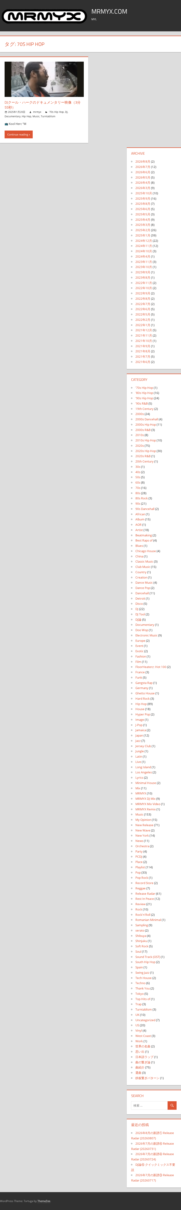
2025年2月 (142, 230)
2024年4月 (142, 256)
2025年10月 (143, 193)
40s (137, 472)
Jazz (138, 741)
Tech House (143, 978)
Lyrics (139, 777)
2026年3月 (142, 188)
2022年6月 (142, 309)
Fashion (140, 656)
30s (137, 467)
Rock (138, 909)
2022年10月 (143, 288)
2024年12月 (143, 241)
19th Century (144, 409)
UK (137, 1015)
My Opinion (143, 820)
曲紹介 (139, 1067)
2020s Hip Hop (145, 451)
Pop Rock (141, 878)
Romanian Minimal (148, 920)
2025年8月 (142, 204)
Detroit (140, 598)
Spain (139, 967)
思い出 (139, 1052)
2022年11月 (143, 283)
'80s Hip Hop (144, 393)
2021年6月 (142, 362)
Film (138, 662)
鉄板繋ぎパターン (147, 1078)
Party (139, 851)
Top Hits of (142, 999)
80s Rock (141, 498)
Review (140, 904)
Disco (139, 604)
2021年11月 (143, 335)
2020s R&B (143, 456)
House (139, 709)
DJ (66, 112)
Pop (138, 872)
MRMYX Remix (145, 809)
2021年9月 (142, 346)
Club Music (142, 567)
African (140, 514)
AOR (138, 525)
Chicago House (145, 551)
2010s (139, 435)
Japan (139, 735)
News (139, 841)
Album (139, 519)
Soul (138, 951)
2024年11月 (143, 246)
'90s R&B (141, 403)
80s (137, 493)
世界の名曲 (142, 1046)
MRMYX (140, 793)
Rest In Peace (144, 899)
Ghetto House (145, 693)
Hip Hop (26, 116)
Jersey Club (143, 746)
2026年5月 (142, 177)
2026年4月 (142, 182)
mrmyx (37, 112)
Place (139, 862)
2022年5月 (142, 314)
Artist (139, 530)
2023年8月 (142, 277)
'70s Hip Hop (56, 112)
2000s (139, 414)
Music (36, 116)
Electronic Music (146, 635)
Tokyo (139, 994)
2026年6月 (142, 172)
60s (137, 482)
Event (139, 646)
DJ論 (138, 619)
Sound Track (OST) (147, 957)
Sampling (141, 925)
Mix (137, 788)
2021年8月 (142, 351)
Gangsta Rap (144, 683)
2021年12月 (143, 330)
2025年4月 (142, 220)
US (137, 1025)
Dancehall (142, 593)
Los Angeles (143, 772)
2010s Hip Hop (145, 440)
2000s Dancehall (146, 419)
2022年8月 (142, 299)
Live (138, 762)
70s (137, 488)
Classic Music (144, 561)
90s (137, 503)
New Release (144, 825)
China (139, 556)
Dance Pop (142, 588)
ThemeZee (43, 1201)
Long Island (143, 767)
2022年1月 (142, 325)
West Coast (143, 1036)
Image (139, 720)
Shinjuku (141, 941)
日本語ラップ (144, 1057)
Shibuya (140, 936)
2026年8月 (142, 161)
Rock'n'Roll (142, 915)
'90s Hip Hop (144, 398)
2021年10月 (143, 341)
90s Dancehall (144, 509)
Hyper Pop (142, 714)
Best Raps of (144, 540)
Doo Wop (141, 630)
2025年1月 (142, 235)
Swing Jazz (142, 973)
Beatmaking (143, 535)
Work (139, 1041)
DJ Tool (140, 614)
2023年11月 (143, 262)
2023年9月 (142, 272)
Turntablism (48, 116)
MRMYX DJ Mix (145, 799)
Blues (139, 546)
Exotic (139, 651)
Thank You (142, 988)
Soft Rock (141, 946)
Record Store (144, 883)
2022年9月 (142, 293)
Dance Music (144, 582)
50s (137, 477)
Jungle (139, 751)
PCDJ (138, 856)
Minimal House (145, 783)
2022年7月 (142, 304)
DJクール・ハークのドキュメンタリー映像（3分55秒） (43, 105)
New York (142, 835)
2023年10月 (143, 267)
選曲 (138, 1073)
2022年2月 (142, 320)
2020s (139, 446)
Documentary (13, 116)
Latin (138, 756)
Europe (140, 641)
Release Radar (145, 894)
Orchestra (142, 846)
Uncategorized (145, 1020)
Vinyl (138, 1030)
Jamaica (140, 730)
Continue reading (17, 134)
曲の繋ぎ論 (142, 1062)
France (140, 672)
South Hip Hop (145, 962)
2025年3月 (142, 225)
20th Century (144, 461)
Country (141, 572)
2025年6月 (142, 209)
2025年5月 (142, 214)
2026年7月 (142, 167)
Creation (141, 577)
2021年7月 (142, 356)
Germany (141, 688)
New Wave (142, 830)
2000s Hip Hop (145, 424)
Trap (138, 1004)
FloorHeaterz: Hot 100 (150, 667)
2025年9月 (142, 198)
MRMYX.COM (109, 11)
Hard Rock (142, 698)
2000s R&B (143, 430)
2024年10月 (143, 251)
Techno (140, 983)
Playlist (140, 867)
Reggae (140, 888)
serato (139, 930)
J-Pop (138, 725)
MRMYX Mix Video (147, 804)
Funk (138, 677)
